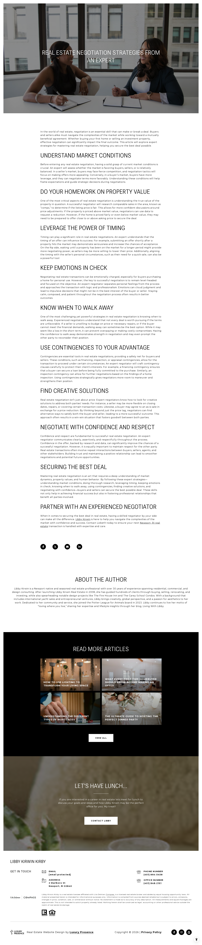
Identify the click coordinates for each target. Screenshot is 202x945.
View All (101, 738)
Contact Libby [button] (101, 821)
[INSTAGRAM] (181, 932)
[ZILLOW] (189, 932)
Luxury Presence (82, 932)
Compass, (110, 894)
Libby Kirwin (83, 519)
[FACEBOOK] (174, 932)
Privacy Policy (151, 932)
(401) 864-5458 (153, 874)
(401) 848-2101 (152, 883)
